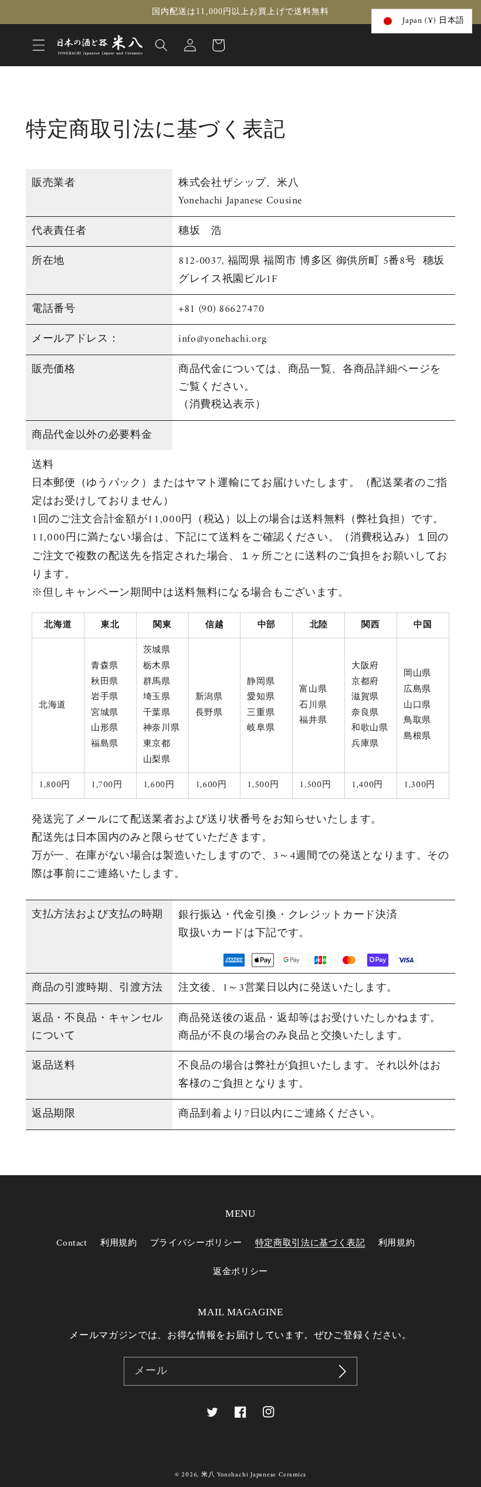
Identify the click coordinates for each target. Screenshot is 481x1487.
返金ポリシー (240, 1272)
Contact (71, 1243)
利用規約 (118, 1243)
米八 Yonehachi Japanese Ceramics (253, 1475)
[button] (39, 45)
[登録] (342, 1371)
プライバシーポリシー (196, 1243)
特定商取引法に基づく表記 (310, 1243)
